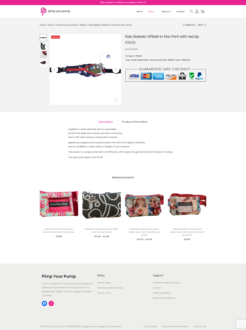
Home (43, 25)
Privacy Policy (104, 282)
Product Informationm (164, 298)
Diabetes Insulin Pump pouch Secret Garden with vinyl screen (59, 230)
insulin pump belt (158, 60)
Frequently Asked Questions (167, 282)
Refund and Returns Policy (110, 287)
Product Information (135, 122)
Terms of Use (104, 293)
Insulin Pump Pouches (66, 25)
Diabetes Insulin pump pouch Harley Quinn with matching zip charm (144, 232)
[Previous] (54, 69)
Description (106, 122)
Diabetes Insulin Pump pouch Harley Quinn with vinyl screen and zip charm (187, 232)
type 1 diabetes (182, 60)
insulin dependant (140, 60)
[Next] (115, 69)
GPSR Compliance (162, 293)
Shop (50, 25)
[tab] (106, 122)
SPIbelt (83, 25)
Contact (157, 287)
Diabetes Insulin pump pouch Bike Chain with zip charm (101, 230)
